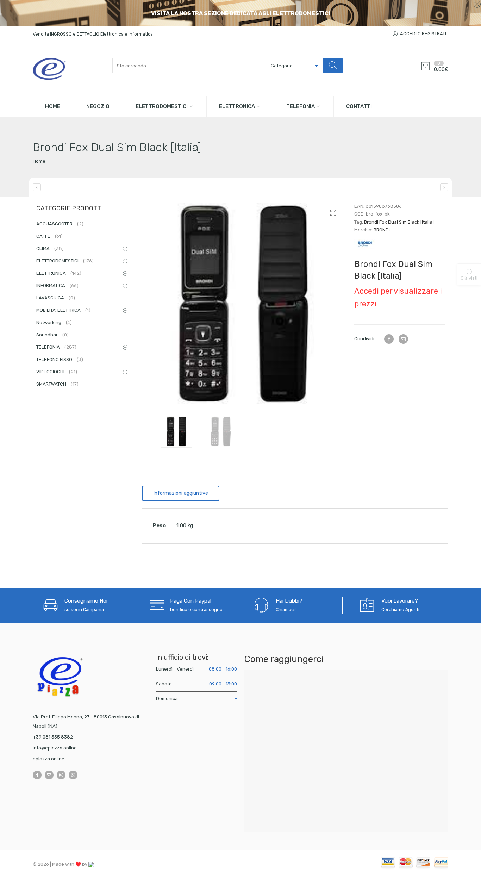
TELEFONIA (300, 106)
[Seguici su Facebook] (37, 775)
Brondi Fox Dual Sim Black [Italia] (399, 222)
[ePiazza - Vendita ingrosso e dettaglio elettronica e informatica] (69, 69)
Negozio (98, 106)
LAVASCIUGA (55, 297)
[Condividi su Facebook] (389, 339)
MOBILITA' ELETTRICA (63, 310)
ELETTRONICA (237, 106)
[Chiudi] (477, 4)
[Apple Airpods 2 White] (37, 187)
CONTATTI (359, 106)
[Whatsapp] (73, 775)
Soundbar (52, 334)
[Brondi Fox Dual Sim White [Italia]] (444, 187)
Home (39, 161)
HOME (52, 106)
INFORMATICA (57, 285)
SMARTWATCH (57, 384)
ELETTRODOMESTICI (162, 106)
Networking (54, 322)
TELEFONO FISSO (59, 359)
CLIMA (50, 248)
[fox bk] (243, 303)
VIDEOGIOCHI (56, 371)
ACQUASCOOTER (59, 223)
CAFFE (49, 236)
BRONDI (382, 229)
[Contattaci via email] (49, 775)
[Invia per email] (403, 339)
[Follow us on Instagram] (61, 775)
